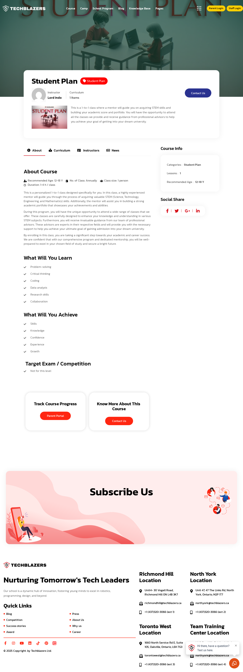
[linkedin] (198, 211)
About (37, 150)
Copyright (19, 651)
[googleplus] (187, 211)
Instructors (91, 150)
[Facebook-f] (5, 643)
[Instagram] (13, 643)
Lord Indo (55, 97)
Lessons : (172, 173)
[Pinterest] (46, 643)
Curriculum (62, 150)
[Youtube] (21, 643)
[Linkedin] (30, 643)
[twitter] (177, 211)
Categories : (174, 164)
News (115, 150)
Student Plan (96, 80)
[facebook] (167, 211)
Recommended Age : (180, 182)
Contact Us (198, 93)
